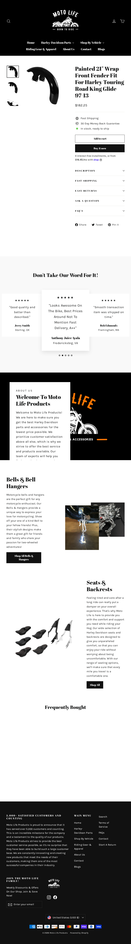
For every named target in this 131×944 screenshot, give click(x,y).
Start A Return (107, 844)
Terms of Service (104, 824)
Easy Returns (86, 190)
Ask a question (87, 200)
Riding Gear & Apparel (41, 49)
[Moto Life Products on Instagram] (49, 897)
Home (31, 42)
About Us (68, 49)
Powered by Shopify (79, 933)
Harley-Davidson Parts (56, 42)
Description (85, 170)
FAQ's (79, 210)
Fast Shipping (86, 180)
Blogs (101, 49)
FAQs (101, 832)
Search (103, 816)
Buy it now (100, 148)
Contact (86, 49)
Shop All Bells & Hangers (24, 557)
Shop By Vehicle (91, 42)
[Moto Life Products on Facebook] (55, 897)
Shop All (95, 685)
